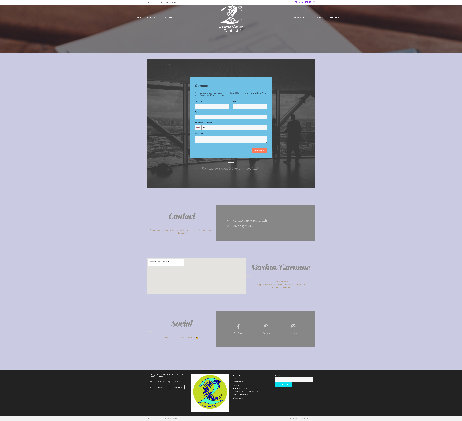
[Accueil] (226, 37)
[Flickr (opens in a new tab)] (310, 2)
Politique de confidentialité (245, 391)
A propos (237, 375)
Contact (233, 37)
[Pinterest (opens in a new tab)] (299, 2)
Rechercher (280, 375)
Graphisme (238, 382)
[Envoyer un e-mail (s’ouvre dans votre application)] (313, 2)
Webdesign (238, 398)
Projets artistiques (241, 395)
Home (236, 385)
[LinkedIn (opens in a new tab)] (306, 2)
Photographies (240, 388)
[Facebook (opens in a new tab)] (296, 2)
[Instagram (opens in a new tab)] (303, 2)
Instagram (293, 333)
